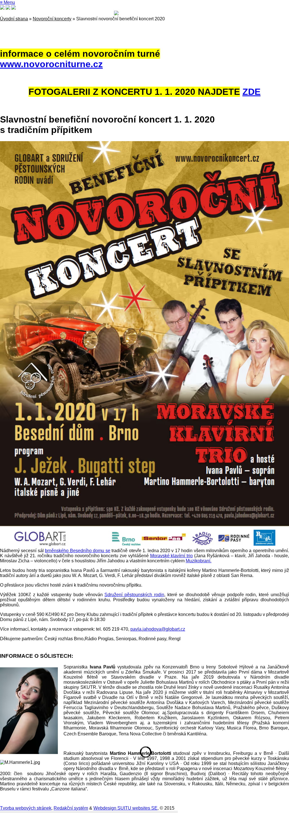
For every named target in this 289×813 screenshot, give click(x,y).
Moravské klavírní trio (171, 555)
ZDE (251, 92)
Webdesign (104, 808)
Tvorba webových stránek (25, 808)
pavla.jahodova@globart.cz (157, 629)
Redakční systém (71, 808)
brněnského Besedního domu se (77, 550)
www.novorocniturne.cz (51, 64)
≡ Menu (7, 2)
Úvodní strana (14, 18)
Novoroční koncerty (52, 18)
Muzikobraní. (198, 560)
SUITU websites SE (136, 808)
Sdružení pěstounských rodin (134, 594)
